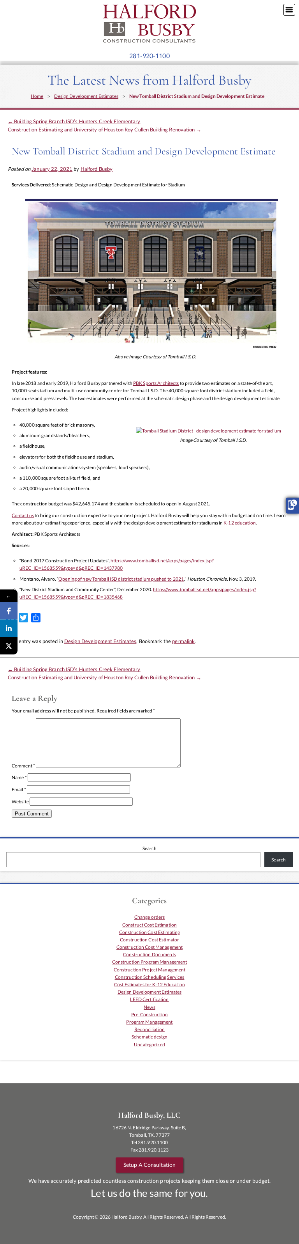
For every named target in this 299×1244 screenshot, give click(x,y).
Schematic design (149, 1037)
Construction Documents (149, 954)
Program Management (149, 1022)
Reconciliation (149, 1029)
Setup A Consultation (149, 1164)
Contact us (23, 515)
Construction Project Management (150, 970)
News (149, 1007)
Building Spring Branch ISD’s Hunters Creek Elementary (74, 121)
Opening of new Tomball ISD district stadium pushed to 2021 (121, 579)
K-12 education (239, 523)
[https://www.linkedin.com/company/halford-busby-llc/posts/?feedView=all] (9, 611)
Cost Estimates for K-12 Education (149, 984)
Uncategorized (149, 1044)
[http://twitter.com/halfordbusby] (9, 646)
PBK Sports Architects (156, 383)
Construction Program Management (149, 962)
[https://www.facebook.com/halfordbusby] (9, 628)
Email (19, 789)
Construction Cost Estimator (149, 940)
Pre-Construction (149, 1014)
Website (20, 802)
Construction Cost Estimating (149, 932)
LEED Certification (149, 999)
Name (19, 777)
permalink (183, 641)
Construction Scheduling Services (150, 977)
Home (37, 96)
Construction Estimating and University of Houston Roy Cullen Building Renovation (104, 129)
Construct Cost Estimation (149, 925)
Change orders (149, 917)
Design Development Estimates (86, 96)
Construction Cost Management (149, 947)
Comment (23, 766)
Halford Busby (97, 169)
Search (149, 848)
